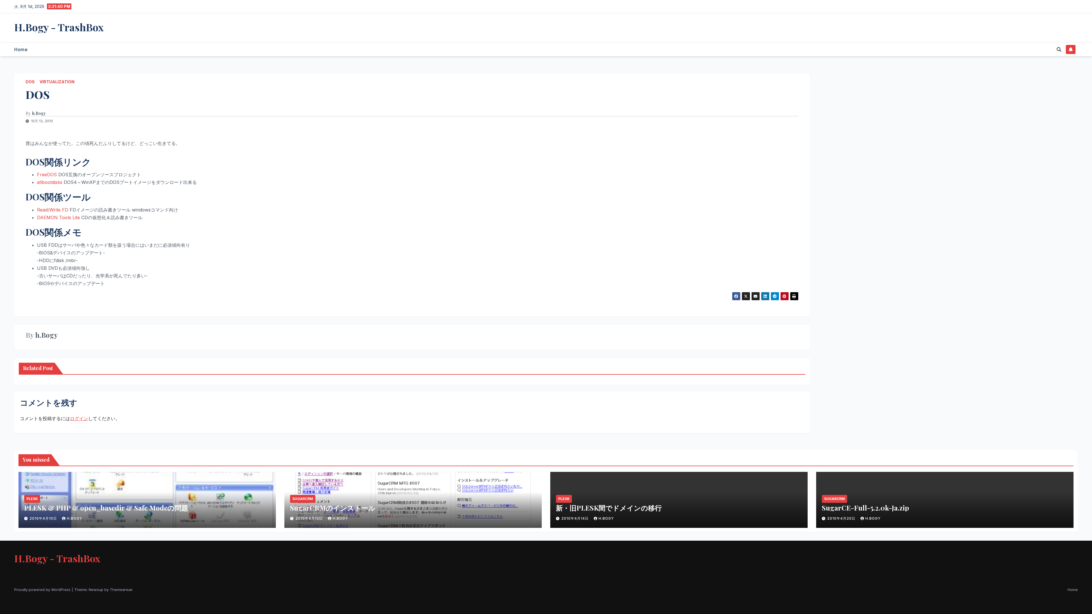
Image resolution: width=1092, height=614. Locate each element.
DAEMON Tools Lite (58, 217)
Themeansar (121, 589)
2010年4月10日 (44, 518)
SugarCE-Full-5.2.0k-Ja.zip (865, 507)
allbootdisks (49, 182)
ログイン (79, 418)
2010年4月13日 (309, 518)
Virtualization (57, 81)
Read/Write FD (52, 210)
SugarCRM (302, 499)
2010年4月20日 (842, 518)
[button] (1059, 49)
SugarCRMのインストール (332, 507)
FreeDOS (47, 174)
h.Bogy (39, 113)
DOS (30, 81)
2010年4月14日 (575, 518)
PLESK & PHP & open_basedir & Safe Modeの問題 (106, 507)
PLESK (32, 499)
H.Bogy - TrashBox (59, 27)
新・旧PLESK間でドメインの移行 (609, 507)
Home (21, 49)
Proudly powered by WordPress (43, 589)
